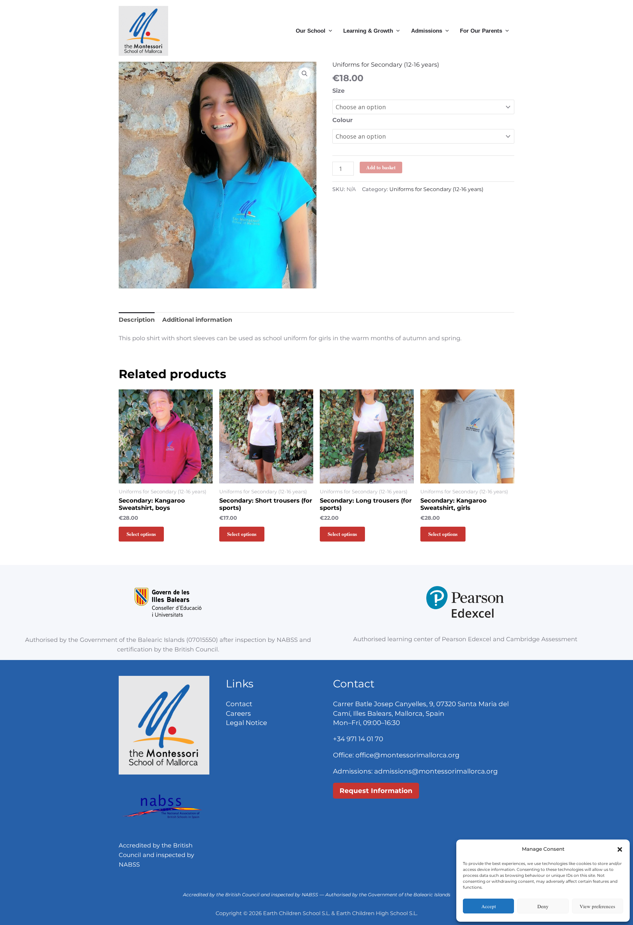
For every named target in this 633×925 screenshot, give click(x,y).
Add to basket (381, 167)
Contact (239, 704)
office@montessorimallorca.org (407, 755)
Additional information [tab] (197, 319)
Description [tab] (137, 319)
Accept (488, 906)
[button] (620, 849)
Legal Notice (246, 723)
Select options (141, 534)
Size (338, 90)
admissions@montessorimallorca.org (436, 771)
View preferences (597, 906)
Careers (238, 713)
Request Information (376, 791)
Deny (543, 906)
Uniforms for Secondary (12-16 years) (385, 64)
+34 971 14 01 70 (358, 739)
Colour (342, 120)
